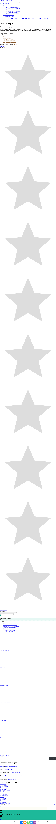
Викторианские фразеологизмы (14, 9)
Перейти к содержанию (6, 0)
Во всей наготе (4, 793)
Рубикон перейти (4, 650)
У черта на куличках (16, 772)
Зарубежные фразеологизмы (13, 11)
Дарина (2, 766)
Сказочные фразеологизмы (12, 13)
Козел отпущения (4, 755)
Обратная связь (45, 804)
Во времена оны (4, 795)
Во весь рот (3, 798)
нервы (15, 44)
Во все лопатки (4, 786)
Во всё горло (3, 784)
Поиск (1, 756)
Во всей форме (3, 794)
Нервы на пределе (7, 36)
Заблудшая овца (4, 685)
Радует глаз (3, 720)
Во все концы (3, 785)
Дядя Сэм (2, 667)
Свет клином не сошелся (9, 40)
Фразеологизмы (7, 6)
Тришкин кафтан (12, 779)
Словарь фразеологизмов (9, 16)
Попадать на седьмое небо (9, 42)
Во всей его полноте (5, 790)
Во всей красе (3, 791)
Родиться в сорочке (8, 39)
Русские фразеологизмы (12, 12)
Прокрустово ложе (10, 769)
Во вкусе (2, 797)
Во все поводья (4, 787)
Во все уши (3, 789)
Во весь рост (3, 799)
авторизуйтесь (3, 610)
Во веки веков (3, 802)
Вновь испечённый (5, 803)
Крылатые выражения (8, 15)
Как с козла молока (4, 737)
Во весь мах (3, 801)
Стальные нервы (7, 38)
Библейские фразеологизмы (13, 8)
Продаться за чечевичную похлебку (14, 775)
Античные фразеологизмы (12, 7)
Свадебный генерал (5, 702)
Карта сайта (53, 804)
